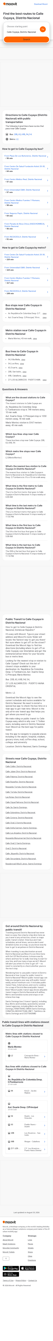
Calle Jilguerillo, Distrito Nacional (20, 853)
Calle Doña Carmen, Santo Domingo (21, 828)
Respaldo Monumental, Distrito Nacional (23, 838)
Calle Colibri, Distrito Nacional (18, 766)
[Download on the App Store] (27, 1268)
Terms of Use (8, 1280)
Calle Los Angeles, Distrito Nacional (21, 833)
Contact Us (32, 1280)
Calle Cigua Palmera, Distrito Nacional (22, 802)
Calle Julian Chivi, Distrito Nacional (21, 771)
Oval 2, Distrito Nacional (16, 848)
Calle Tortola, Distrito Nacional (19, 792)
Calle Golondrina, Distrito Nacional (20, 812)
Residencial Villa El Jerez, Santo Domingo (24, 864)
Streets (31, 1248)
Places (30, 1244)
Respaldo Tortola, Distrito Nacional (21, 787)
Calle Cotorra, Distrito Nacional (19, 818)
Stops (30, 1252)
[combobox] (26, 27)
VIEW (44, 313)
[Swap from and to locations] (43, 29)
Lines (30, 1240)
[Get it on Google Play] (10, 1268)
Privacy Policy (21, 1280)
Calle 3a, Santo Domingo (16, 807)
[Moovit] (10, 4)
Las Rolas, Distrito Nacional (18, 797)
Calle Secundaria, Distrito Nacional (21, 859)
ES (6, 1258)
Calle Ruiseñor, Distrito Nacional (19, 782)
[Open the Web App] (10, 1274)
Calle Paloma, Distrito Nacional (19, 777)
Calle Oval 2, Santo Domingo (18, 843)
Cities (30, 1256)
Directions (32, 1260)
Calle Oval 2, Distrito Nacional (18, 823)
